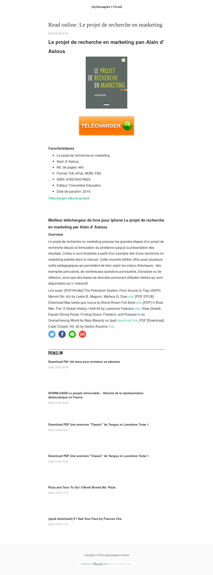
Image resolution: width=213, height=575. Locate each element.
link (111, 326)
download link (127, 320)
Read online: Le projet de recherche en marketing (105, 24)
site (130, 296)
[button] (52, 334)
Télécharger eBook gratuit (68, 198)
